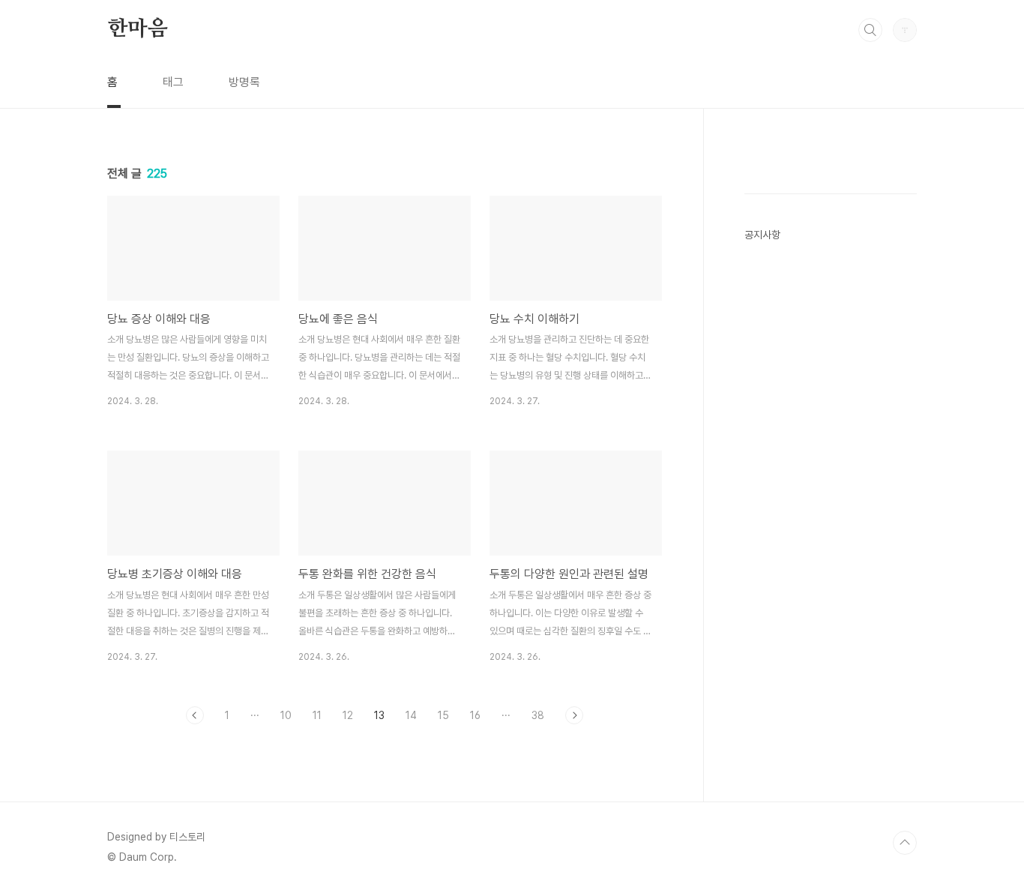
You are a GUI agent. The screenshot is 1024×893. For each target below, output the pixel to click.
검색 (870, 30)
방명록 (244, 82)
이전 (195, 715)
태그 (173, 82)
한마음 (137, 29)
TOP (905, 843)
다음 (574, 715)
